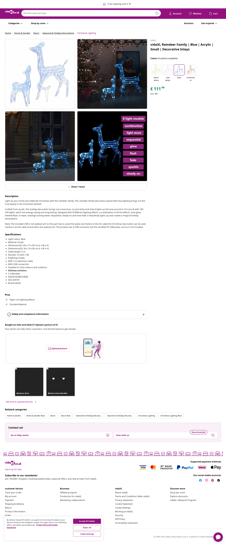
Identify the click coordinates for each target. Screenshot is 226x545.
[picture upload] (92, 348)
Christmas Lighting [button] (146, 415)
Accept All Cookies (87, 521)
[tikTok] (218, 480)
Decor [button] (52, 415)
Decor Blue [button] (65, 415)
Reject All (87, 527)
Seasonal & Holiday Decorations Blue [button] (121, 415)
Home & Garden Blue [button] (35, 415)
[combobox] (91, 13)
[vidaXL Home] (12, 12)
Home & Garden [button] (14, 415)
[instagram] (206, 480)
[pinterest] (212, 480)
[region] (54, 528)
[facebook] (200, 480)
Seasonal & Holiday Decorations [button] (89, 415)
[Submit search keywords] (157, 13)
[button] (29, 382)
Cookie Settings (123, 507)
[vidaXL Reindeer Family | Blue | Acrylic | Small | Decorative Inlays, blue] (40, 74)
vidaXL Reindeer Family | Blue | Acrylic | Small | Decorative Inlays (181, 46)
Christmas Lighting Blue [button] (171, 415)
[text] (157, 89)
